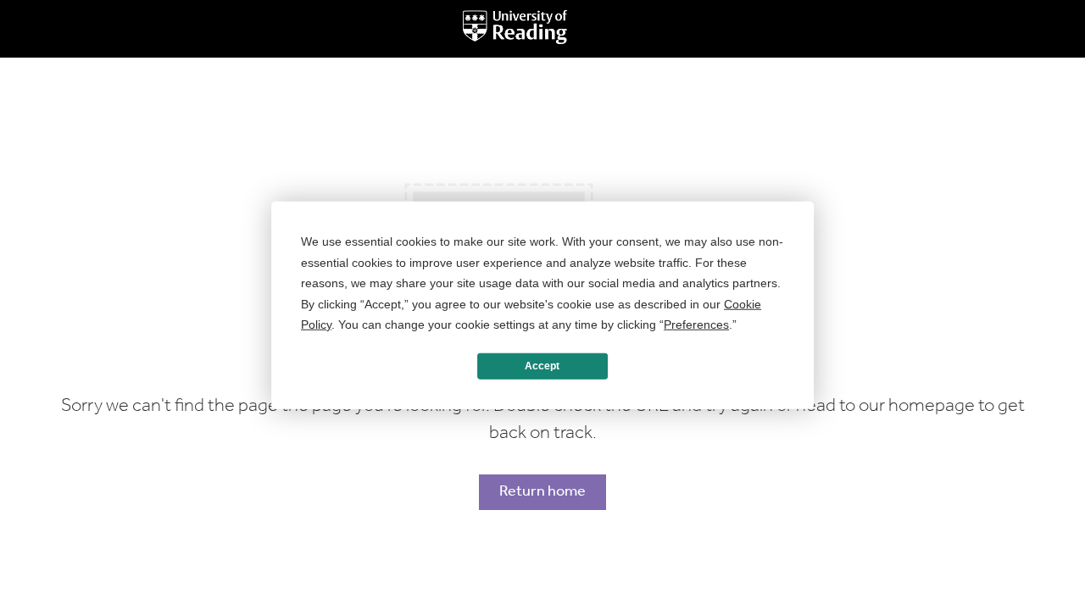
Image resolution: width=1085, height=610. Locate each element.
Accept (542, 366)
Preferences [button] (696, 324)
